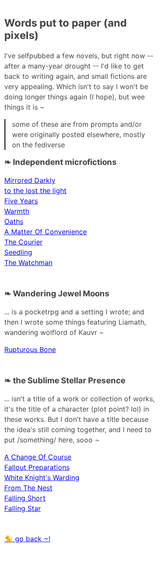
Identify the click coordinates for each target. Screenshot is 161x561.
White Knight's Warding (41, 477)
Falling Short (25, 498)
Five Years (21, 201)
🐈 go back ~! (27, 538)
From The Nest (28, 487)
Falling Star (22, 508)
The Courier (23, 242)
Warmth (16, 211)
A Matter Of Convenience (45, 231)
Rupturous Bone (30, 349)
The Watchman (28, 262)
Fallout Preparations (37, 467)
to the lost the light (35, 190)
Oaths (13, 221)
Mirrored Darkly (29, 180)
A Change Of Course (37, 457)
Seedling (18, 252)
